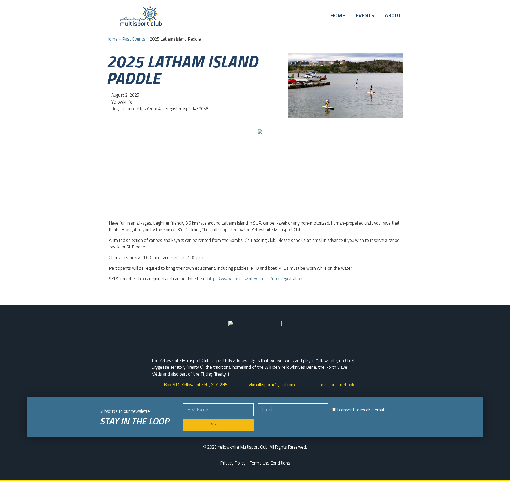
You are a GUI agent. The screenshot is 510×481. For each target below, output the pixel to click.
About (393, 15)
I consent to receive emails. (362, 410)
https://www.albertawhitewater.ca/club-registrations (255, 278)
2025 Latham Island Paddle (182, 70)
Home (337, 15)
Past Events (133, 39)
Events (365, 15)
